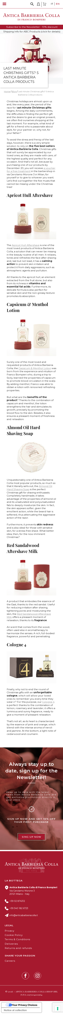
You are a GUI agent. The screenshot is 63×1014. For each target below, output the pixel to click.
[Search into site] (32, 4)
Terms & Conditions (17, 939)
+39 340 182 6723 (18, 908)
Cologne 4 (48, 701)
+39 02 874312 (17, 901)
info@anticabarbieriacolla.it (23, 915)
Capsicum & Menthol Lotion (35, 368)
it (52, 3)
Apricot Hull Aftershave (25, 245)
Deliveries (11, 943)
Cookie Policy (14, 935)
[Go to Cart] (44, 4)
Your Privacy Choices (24, 1004)
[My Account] (38, 4)
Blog (14, 91)
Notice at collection (15, 1010)
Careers (10, 960)
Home (7, 91)
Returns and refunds (18, 948)
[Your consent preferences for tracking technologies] (58, 1009)
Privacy (9, 930)
